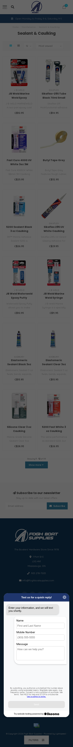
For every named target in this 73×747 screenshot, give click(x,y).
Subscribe (59, 505)
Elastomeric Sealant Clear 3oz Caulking (54, 364)
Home (16, 27)
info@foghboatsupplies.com (38, 580)
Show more (35, 464)
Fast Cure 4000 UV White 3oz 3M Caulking (19, 164)
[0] (64, 7)
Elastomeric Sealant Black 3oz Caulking (19, 364)
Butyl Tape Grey (54, 160)
